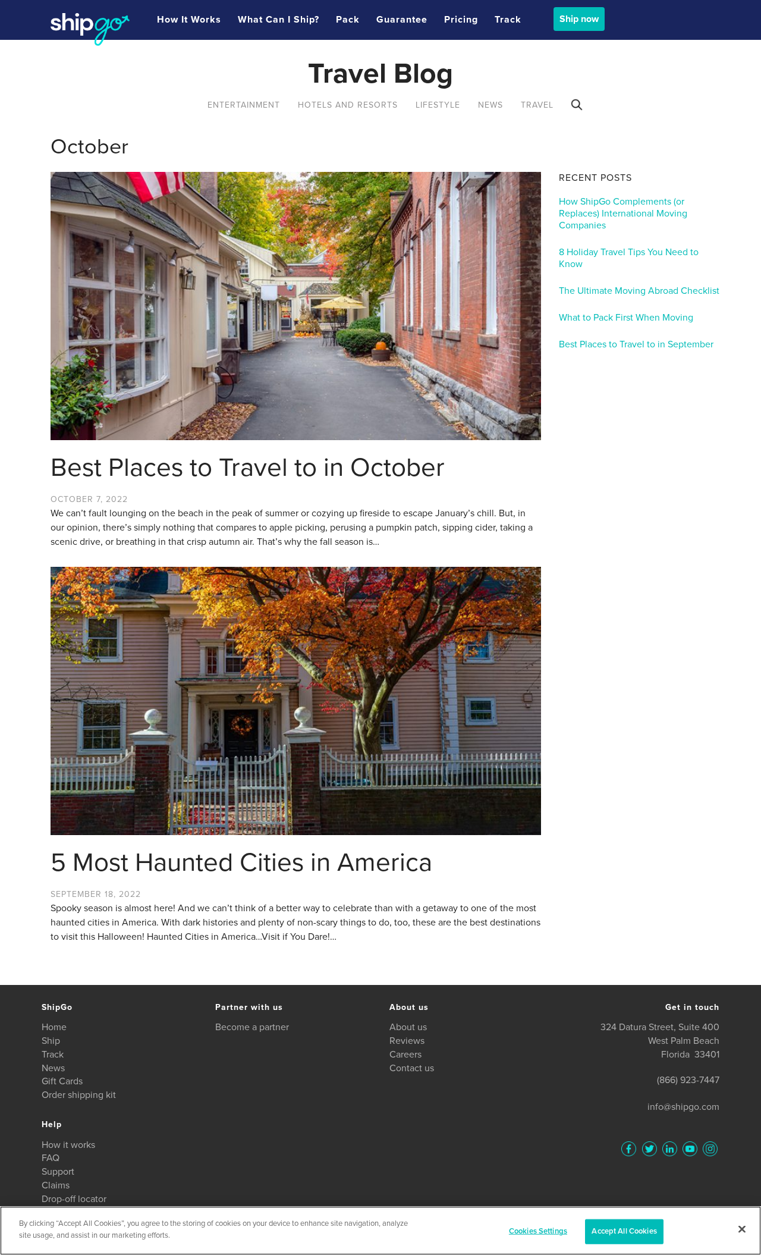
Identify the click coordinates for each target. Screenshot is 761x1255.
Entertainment (243, 105)
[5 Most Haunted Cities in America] (296, 701)
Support (58, 1172)
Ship (51, 1041)
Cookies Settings (538, 1231)
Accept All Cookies (624, 1231)
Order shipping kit (79, 1095)
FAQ (50, 1158)
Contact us (411, 1068)
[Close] (742, 1229)
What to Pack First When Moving (626, 318)
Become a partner (252, 1027)
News (490, 105)
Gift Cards (62, 1081)
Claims (56, 1185)
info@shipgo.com (683, 1107)
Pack (348, 20)
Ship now (579, 19)
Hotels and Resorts (348, 105)
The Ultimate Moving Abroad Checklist (639, 291)
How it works (189, 20)
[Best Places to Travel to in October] (296, 306)
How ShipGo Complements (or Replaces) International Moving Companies (623, 213)
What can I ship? (278, 20)
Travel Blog (380, 74)
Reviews (406, 1041)
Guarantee (401, 20)
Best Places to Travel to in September (636, 344)
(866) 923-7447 (688, 1080)
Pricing (461, 20)
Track (508, 20)
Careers (405, 1055)
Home (54, 1027)
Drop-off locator (74, 1199)
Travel (537, 105)
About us (408, 1027)
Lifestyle (438, 105)
